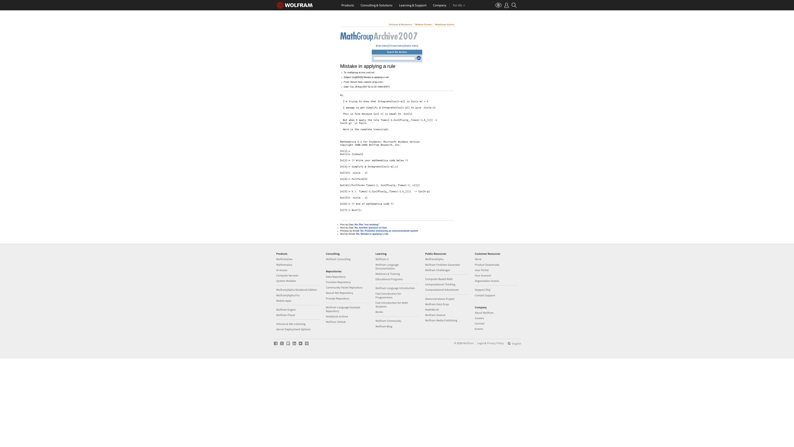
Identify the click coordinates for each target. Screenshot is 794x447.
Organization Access (487, 281)
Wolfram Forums (423, 24)
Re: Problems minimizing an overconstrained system (389, 231)
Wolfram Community (388, 321)
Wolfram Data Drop (437, 304)
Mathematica (284, 265)
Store (478, 259)
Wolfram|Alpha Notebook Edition (296, 290)
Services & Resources (400, 24)
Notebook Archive (337, 316)
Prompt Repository (337, 298)
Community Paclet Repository (344, 287)
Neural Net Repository (339, 293)
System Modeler (286, 281)
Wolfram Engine (286, 309)
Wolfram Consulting (338, 259)
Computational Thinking (440, 284)
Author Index (411, 45)
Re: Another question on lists (371, 227)
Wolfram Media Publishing (441, 320)
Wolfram (468, 343)
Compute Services (287, 275)
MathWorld (432, 309)
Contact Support (485, 295)
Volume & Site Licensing (290, 324)
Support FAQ (482, 290)
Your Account (483, 275)
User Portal (482, 270)
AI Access (281, 270)
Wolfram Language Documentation (387, 266)
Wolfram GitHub (336, 322)
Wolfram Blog (383, 326)
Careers (479, 318)
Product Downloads (487, 265)
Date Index (382, 45)
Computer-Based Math (439, 279)
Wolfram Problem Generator (442, 265)
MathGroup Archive (444, 24)
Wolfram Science (435, 315)
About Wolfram (484, 313)
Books (379, 312)
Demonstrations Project (439, 299)
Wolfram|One (284, 259)
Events (479, 329)
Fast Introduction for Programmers (388, 295)
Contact (479, 323)
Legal (480, 343)
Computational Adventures (442, 290)
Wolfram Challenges (437, 270)
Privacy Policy (495, 343)
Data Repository (336, 277)
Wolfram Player (285, 315)
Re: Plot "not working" (367, 224)
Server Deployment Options (293, 329)
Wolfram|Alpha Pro (288, 295)
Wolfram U (382, 259)
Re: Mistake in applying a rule (372, 234)
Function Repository (338, 282)
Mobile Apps (283, 301)
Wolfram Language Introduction (395, 288)
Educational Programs (389, 279)
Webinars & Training (387, 274)
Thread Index (396, 45)
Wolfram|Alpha (434, 259)
